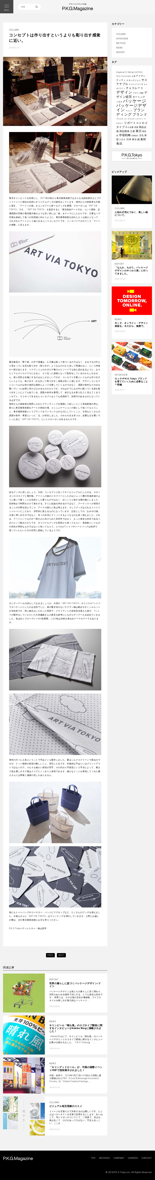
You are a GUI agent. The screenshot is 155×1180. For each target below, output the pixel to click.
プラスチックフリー (135, 119)
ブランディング (130, 112)
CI (126, 72)
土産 (132, 131)
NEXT (61, 955)
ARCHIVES (104, 1158)
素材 (143, 139)
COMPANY (119, 1158)
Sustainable (126, 76)
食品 (119, 143)
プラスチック (121, 119)
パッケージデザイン (131, 107)
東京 (134, 139)
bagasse (120, 72)
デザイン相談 (138, 93)
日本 (128, 139)
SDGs (118, 76)
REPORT (120, 52)
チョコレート (135, 88)
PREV (50, 955)
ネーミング (139, 96)
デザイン (124, 92)
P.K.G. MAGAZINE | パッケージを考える (77, 7)
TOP (93, 1158)
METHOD (121, 43)
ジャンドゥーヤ (136, 84)
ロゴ (138, 123)
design (131, 72)
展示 (139, 131)
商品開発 (124, 131)
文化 (141, 135)
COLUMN (120, 34)
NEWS (119, 48)
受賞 (136, 127)
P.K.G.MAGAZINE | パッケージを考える (18, 1159)
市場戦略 (125, 135)
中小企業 (129, 127)
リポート (130, 123)
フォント (129, 111)
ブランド (139, 114)
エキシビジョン (133, 80)
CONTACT (147, 1158)
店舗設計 (135, 136)
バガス (119, 102)
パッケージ (134, 101)
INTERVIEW (122, 38)
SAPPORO (139, 72)
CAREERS (133, 1158)
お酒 (133, 76)
